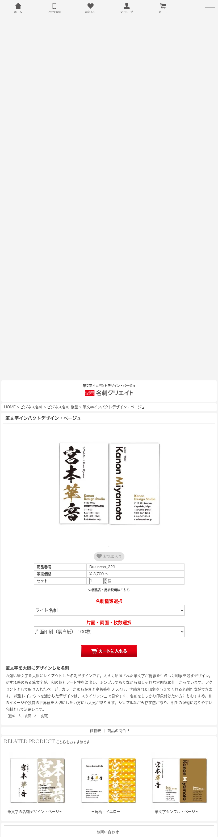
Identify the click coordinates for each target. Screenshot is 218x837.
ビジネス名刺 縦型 (62, 407)
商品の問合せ (118, 731)
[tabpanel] (109, 484)
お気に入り (112, 556)
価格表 (95, 731)
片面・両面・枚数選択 (109, 622)
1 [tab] (109, 546)
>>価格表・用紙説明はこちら (109, 589)
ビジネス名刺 (31, 407)
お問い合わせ (108, 832)
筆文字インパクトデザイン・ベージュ (114, 407)
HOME (10, 407)
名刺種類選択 (109, 601)
